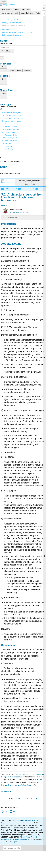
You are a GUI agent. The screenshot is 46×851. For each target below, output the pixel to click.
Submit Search (7, 51)
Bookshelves (27, 189)
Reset (4, 67)
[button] (8, 146)
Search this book (6, 43)
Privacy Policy (25, 837)
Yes (5, 812)
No (14, 812)
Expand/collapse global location (43, 188)
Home (12, 189)
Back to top (5, 791)
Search (5, 848)
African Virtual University (19, 212)
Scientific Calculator (12, 129)
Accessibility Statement (18, 839)
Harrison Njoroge (7, 785)
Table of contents (11, 218)
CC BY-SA (38, 780)
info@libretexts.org (18, 842)
